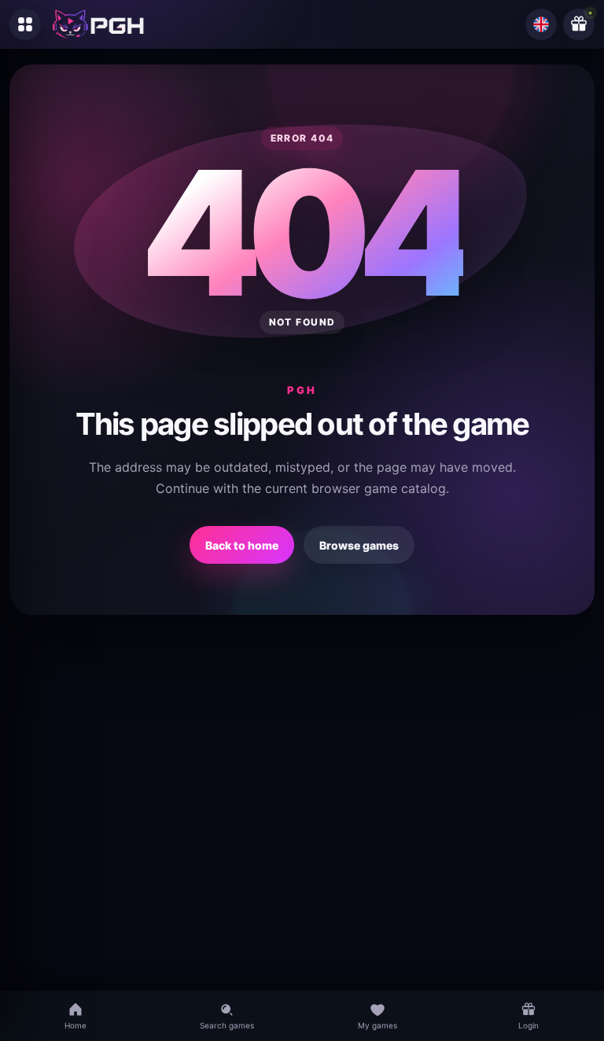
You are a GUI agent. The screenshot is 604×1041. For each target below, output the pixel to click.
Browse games (359, 545)
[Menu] (25, 24)
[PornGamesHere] (98, 24)
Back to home (241, 545)
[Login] (579, 24)
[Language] (541, 24)
